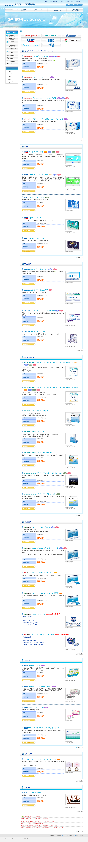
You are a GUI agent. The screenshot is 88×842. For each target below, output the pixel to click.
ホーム (24, 30)
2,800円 (10, 71)
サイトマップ (79, 835)
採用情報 (59, 835)
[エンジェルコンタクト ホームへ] (20, 6)
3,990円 (10, 74)
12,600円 (10, 82)
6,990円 (10, 76)
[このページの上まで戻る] (79, 140)
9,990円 (10, 79)
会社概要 (52, 835)
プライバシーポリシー (69, 835)
